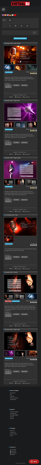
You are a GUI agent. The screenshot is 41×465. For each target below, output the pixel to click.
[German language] (10, 15)
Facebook (13, 449)
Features (12, 396)
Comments (18, 96)
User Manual (13, 413)
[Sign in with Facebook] (9, 25)
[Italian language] (13, 15)
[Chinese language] (15, 15)
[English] (3, 15)
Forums (12, 418)
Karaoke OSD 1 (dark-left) (12, 329)
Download (12, 393)
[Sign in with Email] (10, 20)
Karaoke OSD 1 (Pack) (11, 272)
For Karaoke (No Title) (11, 215)
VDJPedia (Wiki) (14, 415)
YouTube (13, 451)
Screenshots (13, 399)
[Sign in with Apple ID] (21, 25)
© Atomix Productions (20, 463)
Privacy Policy (13, 434)
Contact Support (14, 411)
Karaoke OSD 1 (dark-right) (12, 43)
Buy (11, 394)
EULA (11, 435)
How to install (27, 96)
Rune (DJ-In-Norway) (32, 71)
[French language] (8, 15)
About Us (12, 430)
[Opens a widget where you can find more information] (34, 461)
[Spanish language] (5, 15)
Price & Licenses (14, 398)
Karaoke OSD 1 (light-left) (12, 100)
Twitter (13, 454)
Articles (12, 416)
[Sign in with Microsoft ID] (15, 25)
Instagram (14, 452)
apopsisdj (34, 243)
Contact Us (13, 432)
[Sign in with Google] (27, 25)
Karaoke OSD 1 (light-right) (12, 158)
